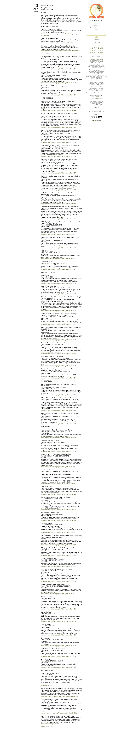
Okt (35, 9)
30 (100, 52)
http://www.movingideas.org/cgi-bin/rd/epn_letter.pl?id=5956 (58, 142)
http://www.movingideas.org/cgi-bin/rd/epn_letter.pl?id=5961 (58, 324)
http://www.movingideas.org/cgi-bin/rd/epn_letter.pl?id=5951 (58, 593)
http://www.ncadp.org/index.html (50, 724)
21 (96, 50)
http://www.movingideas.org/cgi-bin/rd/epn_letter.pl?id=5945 (58, 283)
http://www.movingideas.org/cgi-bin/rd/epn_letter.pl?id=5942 (58, 190)
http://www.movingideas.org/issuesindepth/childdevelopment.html (60, 43)
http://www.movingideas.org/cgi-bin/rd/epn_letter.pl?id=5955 (58, 127)
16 (100, 48)
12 (92, 48)
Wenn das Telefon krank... (96, 59)
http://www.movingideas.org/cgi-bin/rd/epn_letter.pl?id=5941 (58, 467)
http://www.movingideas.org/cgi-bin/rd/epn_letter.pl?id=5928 (58, 156)
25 (90, 52)
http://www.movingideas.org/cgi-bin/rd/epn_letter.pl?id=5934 (58, 635)
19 (92, 50)
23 (100, 50)
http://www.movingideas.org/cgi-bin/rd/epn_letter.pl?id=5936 (58, 410)
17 (102, 48)
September (92, 53)
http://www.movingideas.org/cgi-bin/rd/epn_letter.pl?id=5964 (58, 353)
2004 (36, 12)
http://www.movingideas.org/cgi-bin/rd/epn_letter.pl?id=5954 (58, 310)
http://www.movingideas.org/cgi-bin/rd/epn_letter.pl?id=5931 (58, 667)
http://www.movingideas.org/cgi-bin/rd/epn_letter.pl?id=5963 (58, 340)
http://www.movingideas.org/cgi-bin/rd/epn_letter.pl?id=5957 (58, 173)
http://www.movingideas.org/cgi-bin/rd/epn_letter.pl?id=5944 (58, 110)
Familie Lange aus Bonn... (96, 81)
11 (90, 48)
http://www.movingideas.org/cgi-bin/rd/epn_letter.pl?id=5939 (58, 437)
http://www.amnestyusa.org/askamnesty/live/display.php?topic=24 (60, 50)
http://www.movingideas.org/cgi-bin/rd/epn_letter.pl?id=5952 (58, 83)
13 (94, 48)
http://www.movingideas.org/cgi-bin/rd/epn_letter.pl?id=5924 (58, 555)
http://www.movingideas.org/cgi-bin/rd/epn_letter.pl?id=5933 (58, 621)
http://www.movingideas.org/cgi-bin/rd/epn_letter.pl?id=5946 (58, 395)
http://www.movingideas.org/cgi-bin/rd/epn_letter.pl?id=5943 (58, 494)
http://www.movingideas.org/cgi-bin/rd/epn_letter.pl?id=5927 (58, 532)
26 (92, 52)
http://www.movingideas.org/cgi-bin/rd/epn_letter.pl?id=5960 (58, 69)
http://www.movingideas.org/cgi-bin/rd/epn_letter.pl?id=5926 (58, 509)
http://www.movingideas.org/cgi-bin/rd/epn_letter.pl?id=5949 (58, 545)
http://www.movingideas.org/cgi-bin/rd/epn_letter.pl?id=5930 (58, 656)
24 (102, 50)
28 (96, 52)
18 (90, 50)
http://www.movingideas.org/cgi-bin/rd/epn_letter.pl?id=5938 (58, 424)
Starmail (43, 726)
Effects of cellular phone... (96, 98)
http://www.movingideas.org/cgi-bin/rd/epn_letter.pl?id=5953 (58, 581)
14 (96, 48)
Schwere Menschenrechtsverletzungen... (96, 92)
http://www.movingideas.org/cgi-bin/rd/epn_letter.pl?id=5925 (58, 520)
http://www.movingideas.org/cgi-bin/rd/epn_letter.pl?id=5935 (58, 219)
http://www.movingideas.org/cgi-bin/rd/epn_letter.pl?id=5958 (58, 294)
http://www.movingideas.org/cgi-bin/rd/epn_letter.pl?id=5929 (58, 645)
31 (102, 52)
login (96, 29)
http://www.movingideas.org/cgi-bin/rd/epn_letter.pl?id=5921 (58, 566)
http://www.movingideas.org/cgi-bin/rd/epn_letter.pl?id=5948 (58, 248)
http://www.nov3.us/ (46, 685)
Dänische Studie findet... (96, 87)
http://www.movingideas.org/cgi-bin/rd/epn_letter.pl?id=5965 (58, 258)
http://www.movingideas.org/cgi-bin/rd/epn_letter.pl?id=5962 (58, 203)
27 (94, 52)
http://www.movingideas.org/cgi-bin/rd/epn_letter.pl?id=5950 (58, 366)
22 (98, 50)
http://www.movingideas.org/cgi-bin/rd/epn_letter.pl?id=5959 (58, 378)
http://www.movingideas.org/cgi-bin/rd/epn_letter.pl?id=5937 (58, 483)
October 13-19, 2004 (47, 5)
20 (35, 5)
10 (102, 47)
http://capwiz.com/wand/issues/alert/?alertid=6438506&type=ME (60, 696)
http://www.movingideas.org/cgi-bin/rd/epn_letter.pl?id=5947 (58, 234)
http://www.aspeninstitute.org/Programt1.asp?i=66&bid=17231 (59, 713)
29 (98, 52)
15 (98, 48)
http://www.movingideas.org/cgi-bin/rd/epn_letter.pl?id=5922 (58, 269)
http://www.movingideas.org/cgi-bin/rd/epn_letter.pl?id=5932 (58, 609)
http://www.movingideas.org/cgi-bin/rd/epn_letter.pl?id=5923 (58, 95)
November (100, 53)
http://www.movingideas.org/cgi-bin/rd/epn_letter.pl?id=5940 (58, 451)
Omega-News (96, 21)
